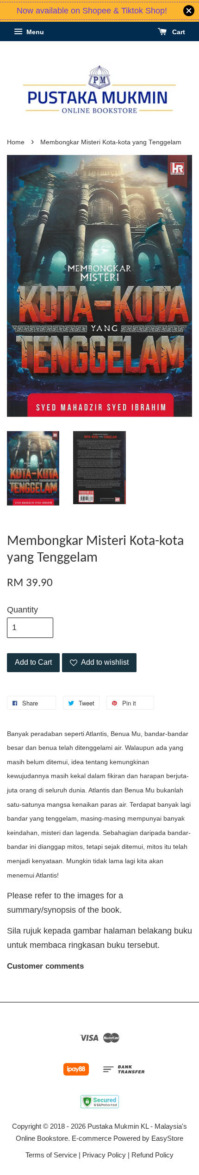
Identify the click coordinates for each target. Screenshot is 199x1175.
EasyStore (167, 1138)
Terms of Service (51, 1155)
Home (16, 142)
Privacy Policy (104, 1155)
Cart (177, 32)
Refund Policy (152, 1155)
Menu (34, 32)
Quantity (22, 609)
